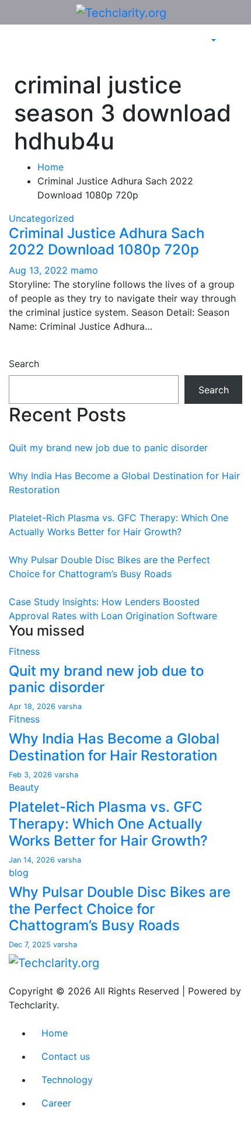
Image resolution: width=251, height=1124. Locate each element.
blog (19, 872)
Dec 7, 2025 (31, 944)
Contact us (65, 1056)
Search (24, 363)
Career (56, 1103)
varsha (70, 706)
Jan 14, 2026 (33, 860)
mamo (84, 270)
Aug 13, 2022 (40, 270)
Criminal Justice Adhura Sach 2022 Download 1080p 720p (106, 242)
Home (50, 167)
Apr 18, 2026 (33, 706)
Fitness (24, 651)
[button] (212, 41)
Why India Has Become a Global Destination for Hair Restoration (114, 747)
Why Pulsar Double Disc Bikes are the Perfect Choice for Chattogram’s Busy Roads (120, 909)
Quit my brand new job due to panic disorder (108, 447)
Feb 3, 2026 (31, 774)
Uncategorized (41, 218)
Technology (67, 1079)
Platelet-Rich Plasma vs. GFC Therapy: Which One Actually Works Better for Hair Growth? (108, 823)
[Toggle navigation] (17, 51)
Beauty (24, 787)
